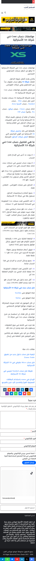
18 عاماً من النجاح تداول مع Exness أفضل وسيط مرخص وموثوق (18, 26)
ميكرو (10, 109)
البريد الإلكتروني (30, 438)
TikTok (18, 298)
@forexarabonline (9, 498)
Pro (33, 111)
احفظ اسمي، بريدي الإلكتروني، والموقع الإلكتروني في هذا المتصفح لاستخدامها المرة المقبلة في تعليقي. (20, 456)
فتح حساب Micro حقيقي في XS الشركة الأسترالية (19, 364)
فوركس (14, 521)
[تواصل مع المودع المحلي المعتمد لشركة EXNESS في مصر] (18, 20)
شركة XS (25, 81)
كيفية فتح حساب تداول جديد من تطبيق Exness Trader (19, 356)
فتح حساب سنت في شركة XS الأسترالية (19, 287)
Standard (31, 103)
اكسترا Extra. (17, 103)
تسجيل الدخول (30, 507)
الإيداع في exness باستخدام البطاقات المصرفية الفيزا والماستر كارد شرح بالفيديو (18, 381)
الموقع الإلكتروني (30, 445)
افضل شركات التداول (20, 136)
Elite (20, 100)
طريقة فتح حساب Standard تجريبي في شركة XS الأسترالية (18, 372)
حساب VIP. (21, 111)
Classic (23, 109)
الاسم (33, 431)
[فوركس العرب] (29, 7)
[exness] (18, 29)
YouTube (18, 292)
